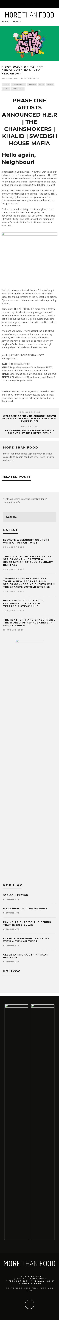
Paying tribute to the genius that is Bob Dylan (27, 923)
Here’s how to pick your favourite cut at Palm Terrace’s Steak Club (23, 603)
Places (6, 89)
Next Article (29, 427)
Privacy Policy (44, 1281)
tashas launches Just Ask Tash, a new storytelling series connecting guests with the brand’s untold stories (29, 583)
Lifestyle (32, 84)
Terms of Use (17, 1281)
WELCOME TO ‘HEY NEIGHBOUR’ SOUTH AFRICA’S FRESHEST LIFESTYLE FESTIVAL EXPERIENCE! (29, 419)
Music (41, 84)
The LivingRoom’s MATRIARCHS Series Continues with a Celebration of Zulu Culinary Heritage (28, 560)
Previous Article (30, 412)
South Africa (17, 89)
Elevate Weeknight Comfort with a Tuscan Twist (26, 541)
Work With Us (32, 1284)
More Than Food (10, 78)
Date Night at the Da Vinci (25, 908)
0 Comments (11, 899)
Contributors (31, 1276)
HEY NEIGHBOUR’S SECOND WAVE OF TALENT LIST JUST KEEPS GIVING (29, 432)
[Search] (56, 4)
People (50, 84)
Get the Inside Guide (31, 1279)
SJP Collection (15, 895)
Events (6, 84)
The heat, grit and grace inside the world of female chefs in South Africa (29, 622)
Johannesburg (18, 84)
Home (5, 21)
